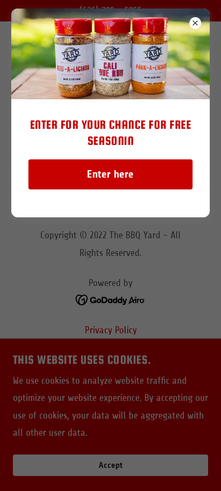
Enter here (110, 174)
